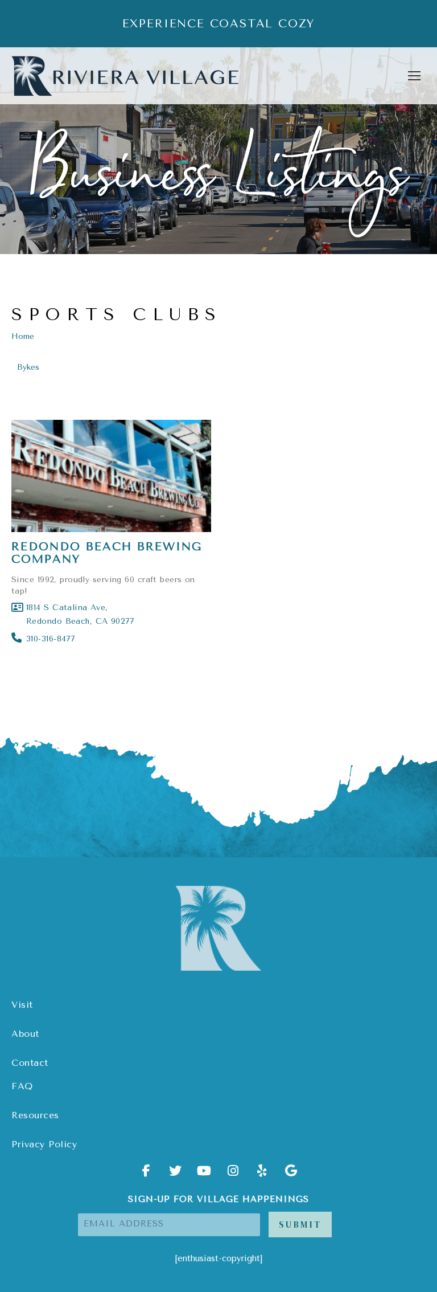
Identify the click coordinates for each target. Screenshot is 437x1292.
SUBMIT (300, 1224)
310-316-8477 (50, 639)
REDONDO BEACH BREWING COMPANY (106, 553)
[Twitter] (175, 1174)
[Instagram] (233, 1174)
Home (22, 336)
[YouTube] (204, 1174)
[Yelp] (262, 1174)
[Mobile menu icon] (414, 75)
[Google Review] (291, 1174)
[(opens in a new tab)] (111, 476)
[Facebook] (146, 1174)
